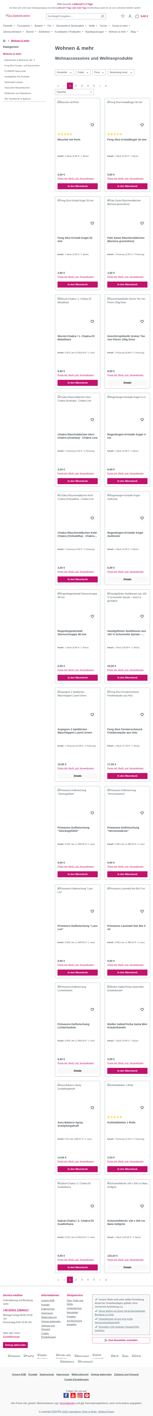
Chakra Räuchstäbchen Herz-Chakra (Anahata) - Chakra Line (78, 436)
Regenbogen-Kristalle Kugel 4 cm (126, 436)
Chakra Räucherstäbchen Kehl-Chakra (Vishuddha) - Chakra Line (77, 534)
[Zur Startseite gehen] (18, 16)
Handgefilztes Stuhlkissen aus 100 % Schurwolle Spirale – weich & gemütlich (126, 633)
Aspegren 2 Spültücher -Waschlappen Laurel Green (75, 731)
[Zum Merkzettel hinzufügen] (92, 125)
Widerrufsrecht (49, 1317)
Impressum (47, 1313)
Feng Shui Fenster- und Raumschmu (22, 65)
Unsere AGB (48, 1300)
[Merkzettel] (122, 16)
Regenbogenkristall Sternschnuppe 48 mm (72, 633)
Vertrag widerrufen (15, 1345)
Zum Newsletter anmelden (123, 1340)
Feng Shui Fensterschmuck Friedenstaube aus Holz (124, 731)
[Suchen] (102, 16)
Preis (97, 72)
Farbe (81, 72)
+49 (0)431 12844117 (16, 1310)
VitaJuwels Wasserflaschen (17, 87)
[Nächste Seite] (100, 86)
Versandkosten (67, 1403)
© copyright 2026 (48, 1411)
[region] (76, 6)
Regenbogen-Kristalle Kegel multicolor (125, 534)
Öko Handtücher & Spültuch (17, 99)
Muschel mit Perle (69, 139)
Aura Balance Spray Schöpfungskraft (70, 1124)
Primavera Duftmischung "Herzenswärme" (123, 829)
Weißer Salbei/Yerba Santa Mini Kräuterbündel (127, 1026)
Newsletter (72, 1312)
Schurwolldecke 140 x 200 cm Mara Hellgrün (126, 1222)
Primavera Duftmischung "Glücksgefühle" (73, 829)
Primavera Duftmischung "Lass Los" (78, 927)
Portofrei (71, 1316)
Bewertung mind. (119, 72)
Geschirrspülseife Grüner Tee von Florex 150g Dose (126, 338)
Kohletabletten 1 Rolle (121, 1122)
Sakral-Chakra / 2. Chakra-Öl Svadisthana (76, 1222)
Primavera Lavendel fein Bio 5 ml (126, 927)
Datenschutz (48, 1309)
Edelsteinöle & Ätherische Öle (18, 60)
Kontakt (45, 1304)
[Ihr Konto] (130, 16)
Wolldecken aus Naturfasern (17, 93)
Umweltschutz (74, 1308)
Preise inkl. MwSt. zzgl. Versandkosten (76, 178)
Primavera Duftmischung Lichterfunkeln (73, 1026)
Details (127, 382)
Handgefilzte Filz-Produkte (16, 76)
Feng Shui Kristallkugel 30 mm (126, 139)
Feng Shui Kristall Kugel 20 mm (75, 239)
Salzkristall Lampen (13, 82)
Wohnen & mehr (12, 54)
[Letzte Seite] (106, 86)
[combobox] (72, 16)
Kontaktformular (11, 1336)
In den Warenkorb (78, 186)
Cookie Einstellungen (76, 1379)
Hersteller (62, 72)
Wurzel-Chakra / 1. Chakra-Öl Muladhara (76, 338)
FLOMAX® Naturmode (15, 71)
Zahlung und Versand (126, 1374)
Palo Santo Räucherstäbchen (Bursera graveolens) (125, 239)
